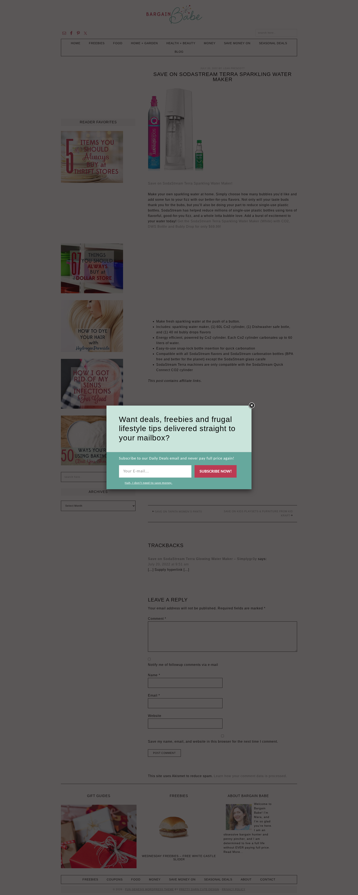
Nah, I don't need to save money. (148, 483)
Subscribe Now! (216, 471)
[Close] (251, 405)
